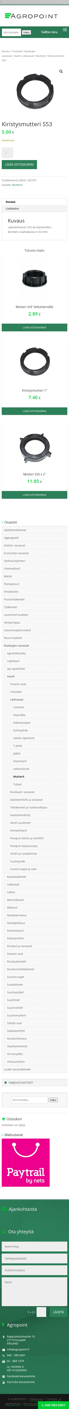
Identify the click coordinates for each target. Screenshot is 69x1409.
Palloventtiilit (15, 938)
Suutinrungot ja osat (23, 869)
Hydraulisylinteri (14, 561)
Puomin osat (18, 684)
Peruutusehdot (33, 1404)
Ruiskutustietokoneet (20, 969)
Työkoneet (10, 607)
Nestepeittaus (16, 923)
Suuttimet (13, 1000)
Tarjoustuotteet (20, 1082)
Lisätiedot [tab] (12, 208)
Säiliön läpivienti (23, 738)
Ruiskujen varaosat (16, 645)
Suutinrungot (15, 977)
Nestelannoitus (17, 915)
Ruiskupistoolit (16, 961)
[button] (61, 71)
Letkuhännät (21, 769)
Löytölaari (13, 661)
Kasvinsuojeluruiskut (17, 630)
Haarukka (19, 715)
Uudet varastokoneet (17, 1069)
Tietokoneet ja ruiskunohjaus (28, 807)
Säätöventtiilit (16, 1031)
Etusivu (6, 51)
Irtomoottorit (12, 568)
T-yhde (17, 746)
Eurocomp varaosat (16, 553)
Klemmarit (20, 761)
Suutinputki (17, 861)
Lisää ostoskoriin (19, 164)
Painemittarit (18, 830)
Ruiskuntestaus (17, 1038)
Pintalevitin (11, 591)
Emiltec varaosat (14, 545)
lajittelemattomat (15, 530)
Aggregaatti (11, 538)
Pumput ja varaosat (19, 946)
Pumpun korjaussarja (24, 846)
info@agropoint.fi (18, 1349)
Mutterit (40, 56)
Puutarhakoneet (14, 599)
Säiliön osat (14, 1023)
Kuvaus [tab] (10, 202)
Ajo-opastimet (16, 669)
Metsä (8, 576)
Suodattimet (15, 984)
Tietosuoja (36, 1399)
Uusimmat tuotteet (16, 615)
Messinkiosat (15, 900)
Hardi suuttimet (20, 823)
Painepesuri (11, 584)
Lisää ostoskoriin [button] (34, 327)
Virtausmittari (16, 1061)
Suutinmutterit (16, 1015)
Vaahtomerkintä (20, 815)
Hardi (17, 56)
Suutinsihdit (15, 1008)
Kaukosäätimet (16, 877)
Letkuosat (28, 56)
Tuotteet (17, 51)
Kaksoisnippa (21, 722)
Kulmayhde (20, 730)
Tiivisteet (16, 692)
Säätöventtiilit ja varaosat (26, 799)
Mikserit (12, 907)
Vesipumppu (12, 622)
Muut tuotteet (13, 638)
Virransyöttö (15, 1054)
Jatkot (16, 753)
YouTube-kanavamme (21, 1382)
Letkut (11, 892)
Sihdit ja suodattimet (23, 853)
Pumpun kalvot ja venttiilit (27, 838)
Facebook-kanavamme (21, 1376)
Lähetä (58, 1312)
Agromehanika (16, 653)
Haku (26, 32)
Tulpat (17, 784)
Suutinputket (15, 992)
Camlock (18, 707)
